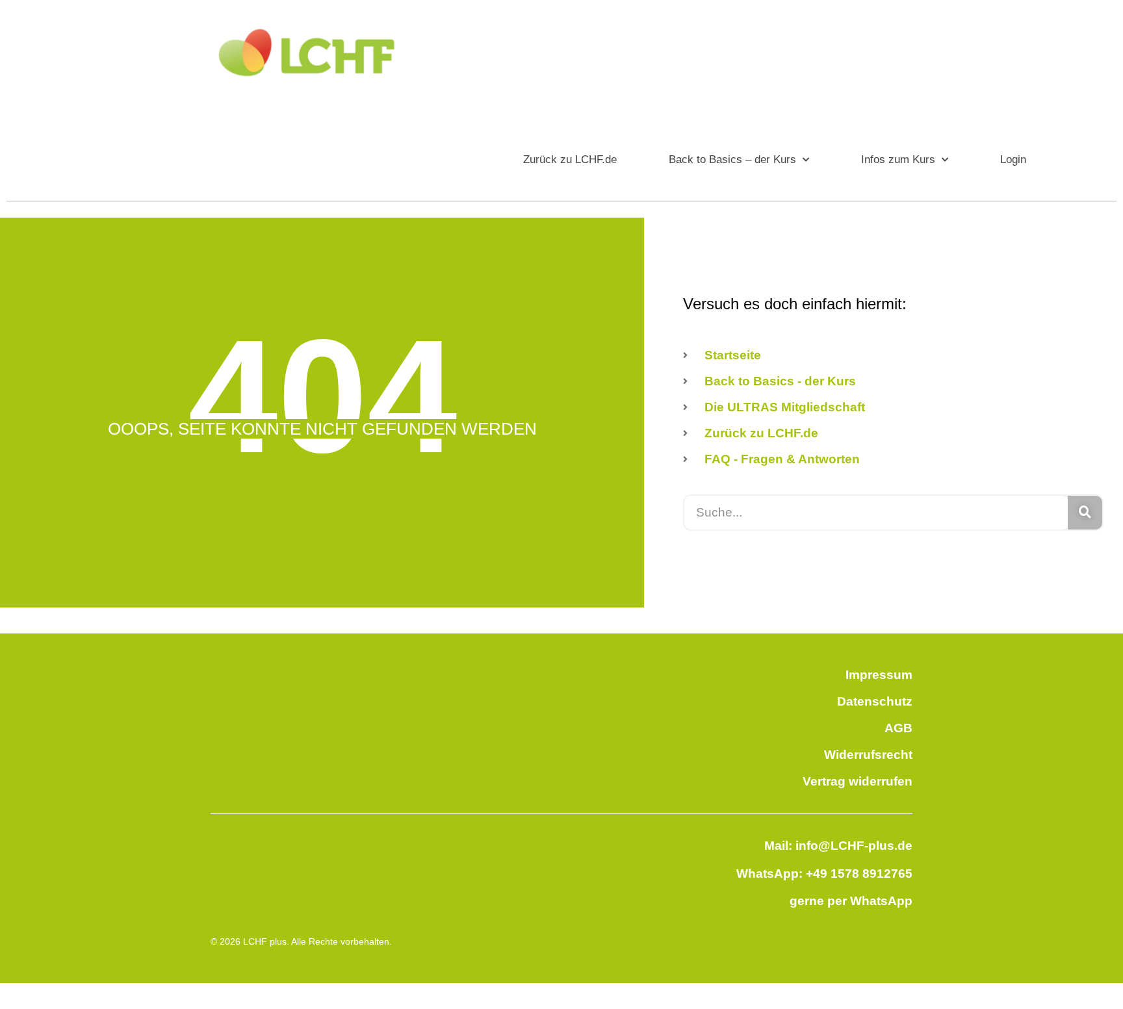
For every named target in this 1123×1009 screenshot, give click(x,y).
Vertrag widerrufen (857, 781)
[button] (28, 980)
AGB (898, 728)
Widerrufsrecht (868, 754)
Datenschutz (874, 701)
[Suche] (1085, 513)
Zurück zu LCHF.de (570, 159)
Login (1013, 159)
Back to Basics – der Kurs (732, 159)
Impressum (878, 675)
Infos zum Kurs (898, 159)
